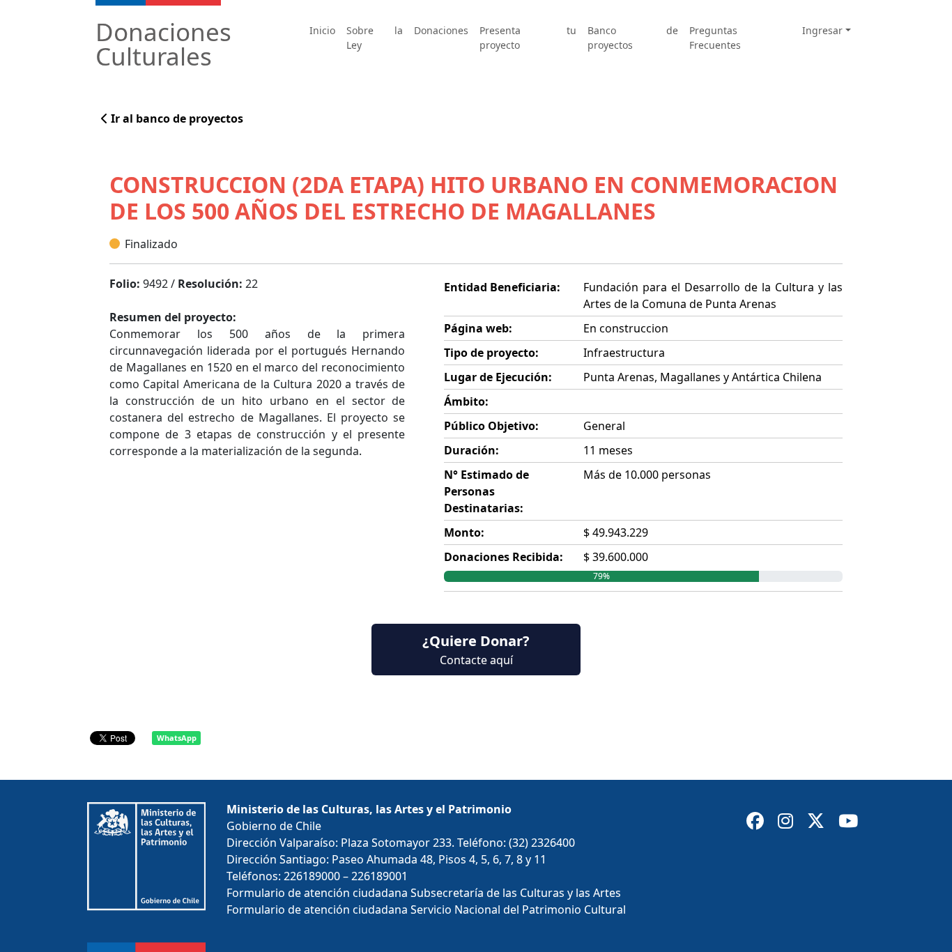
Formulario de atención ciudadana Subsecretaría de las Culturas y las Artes (424, 892)
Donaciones (441, 30)
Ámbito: (466, 401)
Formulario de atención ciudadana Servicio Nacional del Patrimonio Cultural (426, 909)
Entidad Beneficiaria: (502, 287)
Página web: (478, 328)
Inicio (322, 30)
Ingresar (822, 30)
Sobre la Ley (374, 38)
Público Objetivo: (491, 425)
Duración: (471, 450)
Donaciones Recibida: (503, 557)
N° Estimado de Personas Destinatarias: (486, 491)
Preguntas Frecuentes (715, 38)
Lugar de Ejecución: (498, 377)
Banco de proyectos (633, 38)
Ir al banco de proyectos (175, 118)
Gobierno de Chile (274, 826)
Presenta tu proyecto (527, 38)
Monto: (464, 532)
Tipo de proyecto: (491, 352)
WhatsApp (177, 737)
